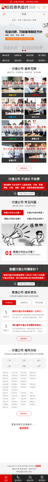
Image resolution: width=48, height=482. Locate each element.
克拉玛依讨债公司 (14, 379)
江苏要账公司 (5, 405)
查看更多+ (24, 168)
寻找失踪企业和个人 (23, 384)
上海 (9, 366)
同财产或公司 (5, 407)
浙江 (39, 360)
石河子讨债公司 (14, 373)
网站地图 (20, 472)
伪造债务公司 (14, 407)
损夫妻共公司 (33, 405)
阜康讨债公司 (5, 376)
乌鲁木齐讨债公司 (5, 373)
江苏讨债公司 (14, 393)
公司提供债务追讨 (5, 387)
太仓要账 (23, 404)
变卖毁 (13, 398)
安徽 (24, 366)
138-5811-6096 (26, 193)
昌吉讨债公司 (23, 379)
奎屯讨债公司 (33, 379)
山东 (39, 366)
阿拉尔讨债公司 (33, 376)
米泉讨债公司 (5, 381)
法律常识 (24, 302)
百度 (26, 472)
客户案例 (42, 55)
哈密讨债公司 (5, 379)
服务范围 (30, 55)
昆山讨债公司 (14, 390)
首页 (19, 20)
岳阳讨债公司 (23, 399)
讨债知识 (9, 302)
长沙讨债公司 (5, 399)
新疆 (34, 20)
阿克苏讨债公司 (23, 376)
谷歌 (30, 472)
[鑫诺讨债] (18, 7)
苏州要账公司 (14, 405)
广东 (9, 360)
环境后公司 (5, 395)
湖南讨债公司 (33, 396)
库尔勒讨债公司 (14, 376)
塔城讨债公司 (23, 381)
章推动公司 (23, 395)
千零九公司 (5, 401)
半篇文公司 (14, 395)
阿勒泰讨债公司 (33, 373)
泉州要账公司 (14, 384)
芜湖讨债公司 (33, 384)
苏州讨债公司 (5, 390)
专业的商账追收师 (5, 384)
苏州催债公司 (14, 387)
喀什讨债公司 (23, 373)
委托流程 (30, 60)
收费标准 (18, 55)
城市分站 (27, 20)
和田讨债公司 (14, 381)
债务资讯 (18, 60)
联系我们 (42, 60)
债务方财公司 (23, 402)
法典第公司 (33, 398)
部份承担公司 (14, 402)
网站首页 (5, 55)
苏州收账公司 (23, 387)
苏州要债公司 (33, 387)
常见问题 (39, 302)
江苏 (24, 360)
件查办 (31, 392)
